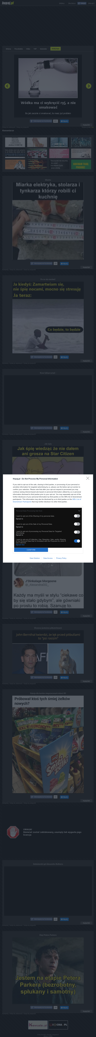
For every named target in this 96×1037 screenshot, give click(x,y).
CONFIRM (31, 550)
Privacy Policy (61, 558)
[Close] (88, 479)
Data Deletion (35, 558)
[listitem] (48, 511)
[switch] (77, 516)
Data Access (48, 558)
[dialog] (48, 518)
